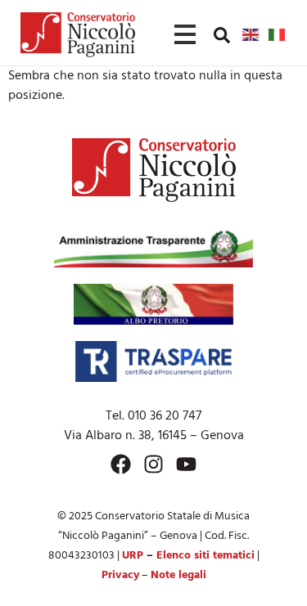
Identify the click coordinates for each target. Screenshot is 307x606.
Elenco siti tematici (205, 555)
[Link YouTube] (186, 464)
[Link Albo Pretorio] (153, 304)
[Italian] (278, 34)
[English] (251, 34)
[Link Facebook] (121, 464)
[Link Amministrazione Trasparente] (154, 247)
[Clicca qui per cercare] (222, 35)
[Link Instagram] (153, 464)
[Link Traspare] (153, 361)
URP (132, 555)
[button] (222, 34)
